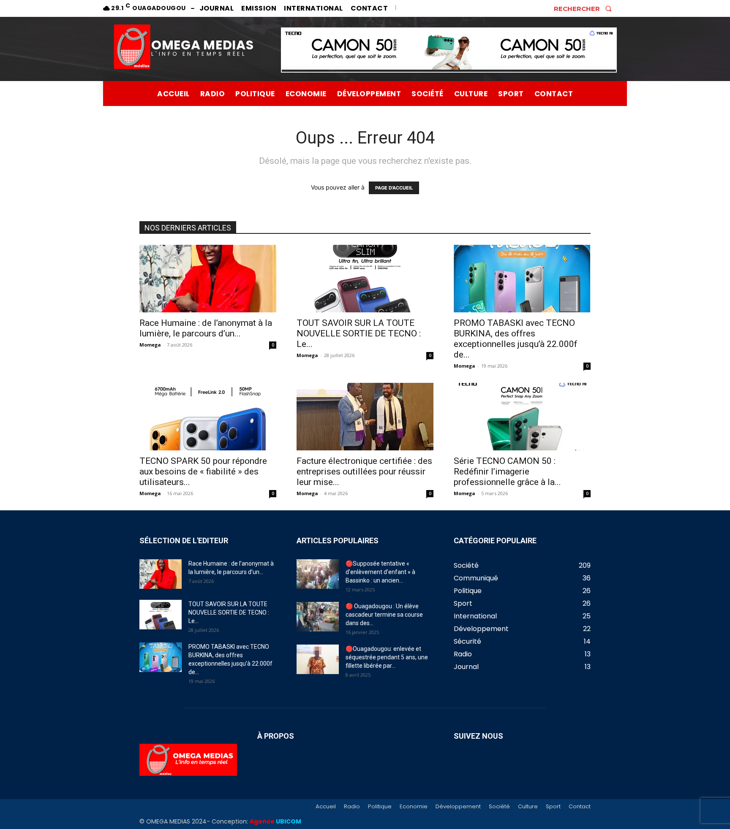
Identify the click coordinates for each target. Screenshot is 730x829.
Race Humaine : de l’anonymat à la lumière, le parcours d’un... (205, 328)
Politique (380, 806)
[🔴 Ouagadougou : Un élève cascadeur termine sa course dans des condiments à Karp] (318, 616)
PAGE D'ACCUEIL (394, 188)
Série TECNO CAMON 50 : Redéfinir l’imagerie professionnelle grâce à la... (507, 471)
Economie (414, 806)
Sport (553, 806)
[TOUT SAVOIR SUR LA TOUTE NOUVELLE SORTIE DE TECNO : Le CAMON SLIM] (365, 278)
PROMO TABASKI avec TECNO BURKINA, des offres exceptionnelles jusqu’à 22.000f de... (515, 339)
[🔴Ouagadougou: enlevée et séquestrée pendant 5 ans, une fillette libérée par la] (318, 659)
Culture (528, 806)
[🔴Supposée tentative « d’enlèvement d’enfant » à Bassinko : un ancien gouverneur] (318, 574)
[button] (585, 8)
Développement (458, 806)
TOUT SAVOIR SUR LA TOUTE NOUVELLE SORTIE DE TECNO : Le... (359, 333)
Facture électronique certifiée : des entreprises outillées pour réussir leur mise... (364, 471)
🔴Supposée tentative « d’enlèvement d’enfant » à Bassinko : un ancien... (380, 572)
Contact (580, 806)
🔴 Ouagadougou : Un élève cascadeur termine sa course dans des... (384, 614)
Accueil (326, 806)
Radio (352, 806)
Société (499, 806)
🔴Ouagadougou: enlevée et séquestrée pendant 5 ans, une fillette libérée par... (387, 657)
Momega (150, 344)
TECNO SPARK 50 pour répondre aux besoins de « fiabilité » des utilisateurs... (203, 471)
